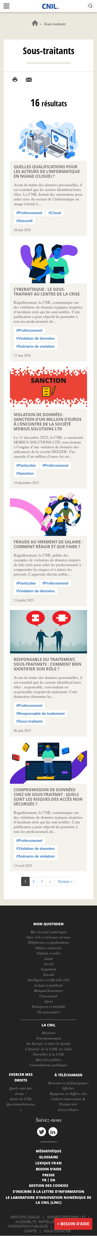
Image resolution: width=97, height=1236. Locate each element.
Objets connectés (48, 947)
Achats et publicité (48, 985)
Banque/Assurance (48, 990)
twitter (41, 1131)
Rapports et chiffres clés (68, 1093)
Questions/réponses (20, 1106)
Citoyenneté (48, 995)
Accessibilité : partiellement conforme (47, 1222)
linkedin (52, 1131)
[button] (50, 881)
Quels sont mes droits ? (21, 1090)
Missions (48, 1032)
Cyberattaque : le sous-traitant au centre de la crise (47, 292)
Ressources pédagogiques (68, 1082)
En (52, 1179)
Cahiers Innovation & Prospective (68, 1101)
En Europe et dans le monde (49, 1043)
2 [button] (35, 881)
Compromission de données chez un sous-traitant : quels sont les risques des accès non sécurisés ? (48, 797)
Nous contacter (57, 1231)
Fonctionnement (48, 1038)
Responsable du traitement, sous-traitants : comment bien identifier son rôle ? (47, 664)
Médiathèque (48, 1150)
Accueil (35, 23)
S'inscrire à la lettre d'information (48, 1191)
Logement (48, 968)
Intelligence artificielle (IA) (48, 979)
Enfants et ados (48, 952)
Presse (48, 1174)
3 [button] (43, 881)
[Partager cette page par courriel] (29, 80)
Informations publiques (28, 1226)
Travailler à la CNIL (48, 1054)
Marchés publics (48, 1059)
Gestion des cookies (48, 1185)
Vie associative (48, 1011)
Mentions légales (25, 1217)
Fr (44, 1179)
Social (48, 963)
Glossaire (48, 1156)
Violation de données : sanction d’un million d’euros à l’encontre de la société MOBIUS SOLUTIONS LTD (48, 422)
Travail (48, 974)
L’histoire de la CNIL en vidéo (48, 1048)
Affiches (68, 1087)
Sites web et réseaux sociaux (48, 936)
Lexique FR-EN (48, 1162)
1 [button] (27, 882)
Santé (48, 958)
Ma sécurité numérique (49, 931)
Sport (48, 1001)
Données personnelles (66, 1217)
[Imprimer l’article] (15, 80)
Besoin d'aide (74, 1224)
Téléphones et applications (48, 942)
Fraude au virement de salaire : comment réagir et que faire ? (48, 544)
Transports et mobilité (48, 1006)
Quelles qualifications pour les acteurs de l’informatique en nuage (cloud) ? (47, 171)
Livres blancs (68, 1109)
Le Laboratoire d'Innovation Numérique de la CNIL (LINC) (48, 1200)
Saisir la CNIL (21, 1098)
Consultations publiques (48, 1064)
